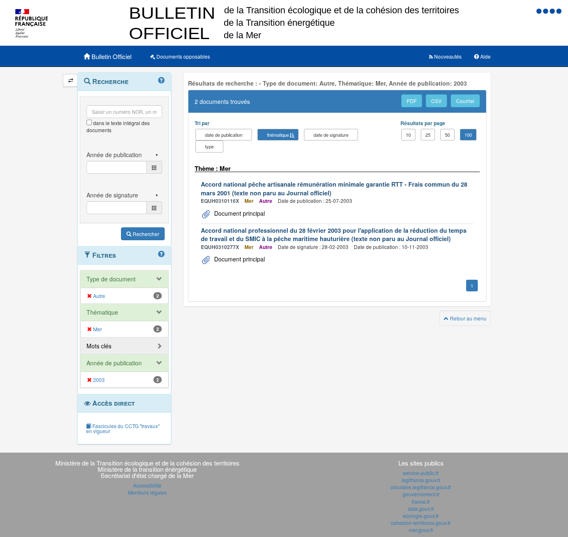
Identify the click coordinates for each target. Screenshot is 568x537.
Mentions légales (147, 492)
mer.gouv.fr (421, 529)
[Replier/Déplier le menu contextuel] (70, 80)
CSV (436, 100)
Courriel (465, 100)
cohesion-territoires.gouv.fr (421, 522)
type (209, 146)
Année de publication (114, 363)
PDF (412, 100)
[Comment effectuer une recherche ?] (161, 80)
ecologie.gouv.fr (421, 515)
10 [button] (408, 134)
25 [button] (427, 134)
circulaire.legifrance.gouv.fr (420, 486)
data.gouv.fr (421, 508)
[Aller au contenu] (546, 10)
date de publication (223, 134)
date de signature (331, 134)
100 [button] (468, 134)
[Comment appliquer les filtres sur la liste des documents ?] (161, 254)
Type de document (111, 279)
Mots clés (98, 346)
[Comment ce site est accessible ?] (539, 10)
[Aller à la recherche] (553, 10)
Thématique (102, 312)
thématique (278, 134)
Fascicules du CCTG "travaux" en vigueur (123, 428)
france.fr (421, 501)
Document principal (238, 213)
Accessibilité (147, 485)
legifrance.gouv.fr (421, 479)
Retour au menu (468, 318)
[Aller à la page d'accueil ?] (558, 10)
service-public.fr (421, 472)
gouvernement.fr (421, 494)
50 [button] (447, 134)
